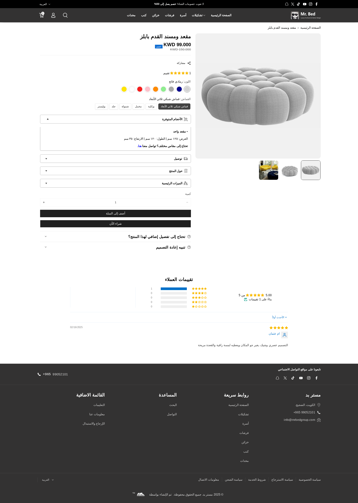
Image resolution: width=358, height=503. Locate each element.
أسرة (245, 423)
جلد (112, 106)
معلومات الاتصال (208, 479)
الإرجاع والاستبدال (94, 423)
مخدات (244, 460)
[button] (198, 15)
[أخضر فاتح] (163, 89)
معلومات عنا (97, 414)
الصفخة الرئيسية (310, 27)
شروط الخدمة (257, 479)
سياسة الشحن (233, 479)
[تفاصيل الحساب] (53, 15)
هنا (140, 146)
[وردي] (147, 89)
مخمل (136, 106)
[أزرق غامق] (179, 89)
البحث (173, 404)
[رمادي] (171, 89)
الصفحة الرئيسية (238, 404)
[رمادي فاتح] (187, 89)
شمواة (123, 106)
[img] (279, 328)
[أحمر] (139, 89)
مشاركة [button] (181, 62)
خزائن (245, 442)
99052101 (60, 374)
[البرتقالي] (155, 89)
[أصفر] (124, 89)
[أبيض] (132, 89)
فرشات (244, 432)
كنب (246, 451)
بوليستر (100, 106)
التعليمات (99, 404)
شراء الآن (115, 223)
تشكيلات (197, 15)
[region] (258, 96)
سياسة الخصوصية (310, 479)
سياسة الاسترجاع (282, 479)
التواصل (172, 414)
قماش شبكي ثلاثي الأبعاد (172, 106)
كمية (188, 193)
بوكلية (149, 106)
